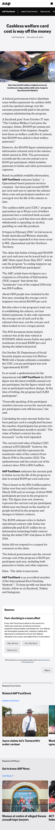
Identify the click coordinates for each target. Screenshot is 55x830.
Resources (45, 11)
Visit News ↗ (7, 776)
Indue (36, 179)
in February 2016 (22, 232)
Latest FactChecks (29, 11)
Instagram (13, 592)
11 (31, 446)
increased (8, 437)
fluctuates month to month (29, 429)
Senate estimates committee (33, 360)
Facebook (32, 588)
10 (15, 436)
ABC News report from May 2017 (22, 260)
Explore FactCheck (10, 701)
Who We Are (12, 643)
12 (14, 584)
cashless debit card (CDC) (23, 207)
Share (47, 670)
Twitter (43, 588)
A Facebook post (12, 119)
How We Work (31, 643)
